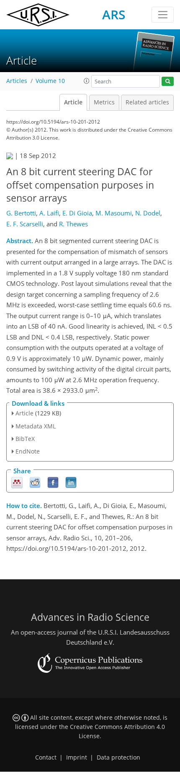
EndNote (27, 451)
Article (73, 102)
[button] (87, 81)
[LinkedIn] (71, 482)
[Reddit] (35, 482)
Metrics (104, 102)
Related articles (147, 102)
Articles (16, 81)
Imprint (76, 757)
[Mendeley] (17, 482)
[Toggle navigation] (163, 15)
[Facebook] (53, 482)
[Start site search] (168, 81)
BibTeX (25, 439)
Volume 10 (50, 81)
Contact (46, 757)
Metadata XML (35, 426)
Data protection (118, 757)
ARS (114, 14)
